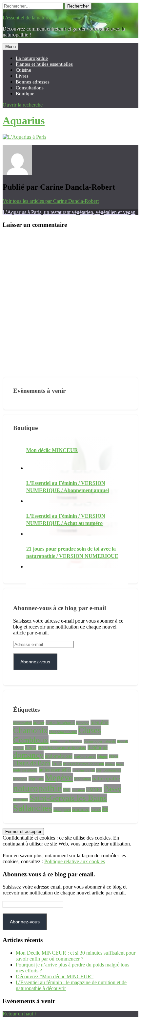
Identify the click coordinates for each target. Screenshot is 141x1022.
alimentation (22, 723)
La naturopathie (32, 58)
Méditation (82, 779)
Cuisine (23, 70)
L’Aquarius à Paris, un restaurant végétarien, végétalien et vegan (69, 212)
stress (96, 809)
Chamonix (30, 730)
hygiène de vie (83, 770)
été (105, 809)
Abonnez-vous (35, 661)
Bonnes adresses (33, 81)
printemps (20, 799)
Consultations (30, 87)
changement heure (63, 732)
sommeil (81, 809)
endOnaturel (85, 756)
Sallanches (32, 808)
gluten (110, 764)
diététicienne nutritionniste (62, 748)
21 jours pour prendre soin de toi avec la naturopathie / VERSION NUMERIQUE (72, 552)
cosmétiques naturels (100, 741)
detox (30, 747)
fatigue (102, 756)
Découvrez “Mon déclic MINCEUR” (54, 976)
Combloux (31, 739)
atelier (38, 722)
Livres (22, 76)
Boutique (25, 93)
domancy (28, 754)
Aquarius (24, 121)
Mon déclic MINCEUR (52, 450)
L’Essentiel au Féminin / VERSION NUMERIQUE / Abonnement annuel (67, 486)
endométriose (58, 756)
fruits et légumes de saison (83, 764)
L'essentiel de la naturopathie (32, 17)
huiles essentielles (55, 769)
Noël (66, 790)
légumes (36, 778)
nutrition (78, 790)
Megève (59, 777)
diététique (98, 747)
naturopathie (37, 788)
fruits (57, 763)
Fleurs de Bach (31, 763)
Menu (10, 46)
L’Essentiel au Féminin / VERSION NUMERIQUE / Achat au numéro (65, 519)
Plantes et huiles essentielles (44, 64)
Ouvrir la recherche (23, 104)
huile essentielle (25, 770)
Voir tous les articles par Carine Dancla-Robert (51, 201)
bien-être (100, 722)
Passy (112, 788)
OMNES (94, 789)
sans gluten (62, 809)
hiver (120, 764)
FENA (113, 756)
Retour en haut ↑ (20, 1013)
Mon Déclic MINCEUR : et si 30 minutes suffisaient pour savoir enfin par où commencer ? (75, 956)
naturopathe (106, 778)
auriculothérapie (60, 722)
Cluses (89, 730)
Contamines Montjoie (66, 741)
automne (82, 723)
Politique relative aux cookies (74, 861)
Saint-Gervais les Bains (68, 798)
